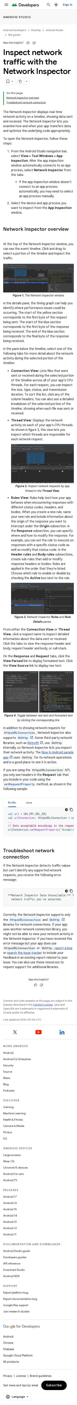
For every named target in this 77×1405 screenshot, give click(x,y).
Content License (43, 1004)
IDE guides (14, 35)
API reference (11, 1263)
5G (5, 1138)
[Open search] (48, 4)
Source (7, 1071)
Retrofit (33, 743)
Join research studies (16, 1311)
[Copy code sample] (71, 809)
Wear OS (8, 1161)
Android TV (10, 1180)
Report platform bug (15, 1292)
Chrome (8, 1343)
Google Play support (15, 1305)
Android (8, 1053)
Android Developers (14, 30)
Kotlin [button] (12, 802)
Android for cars (13, 1174)
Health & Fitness (13, 1119)
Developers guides (14, 1257)
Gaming (8, 1107)
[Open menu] (6, 4)
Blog (6, 1084)
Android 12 (10, 1228)
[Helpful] (28, 43)
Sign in (67, 4)
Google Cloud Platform (18, 1355)
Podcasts (8, 1090)
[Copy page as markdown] (20, 81)
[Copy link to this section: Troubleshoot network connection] (33, 857)
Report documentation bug (20, 1299)
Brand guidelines (40, 1375)
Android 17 (10, 1196)
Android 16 (10, 1203)
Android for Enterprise (17, 1059)
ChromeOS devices (15, 1167)
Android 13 (10, 1222)
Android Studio (17, 17)
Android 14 (10, 1215)
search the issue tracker (24, 953)
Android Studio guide (16, 1251)
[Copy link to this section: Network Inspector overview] (7, 236)
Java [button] (29, 802)
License (21, 1375)
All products (11, 1362)
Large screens (12, 1155)
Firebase (8, 1349)
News (6, 1078)
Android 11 (9, 1234)
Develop (36, 30)
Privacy (7, 1132)
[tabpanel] (38, 821)
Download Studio (14, 1270)
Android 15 (10, 1209)
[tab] (12, 802)
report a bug (63, 948)
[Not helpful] (34, 43)
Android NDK (11, 1276)
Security (8, 1065)
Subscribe (54, 1385)
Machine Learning (14, 1113)
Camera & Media (13, 1126)
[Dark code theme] (66, 809)
